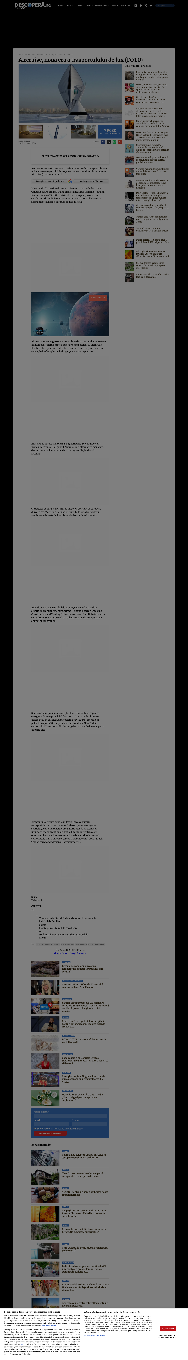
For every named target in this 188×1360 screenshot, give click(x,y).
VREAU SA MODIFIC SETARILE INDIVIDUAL (167, 1336)
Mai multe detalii (49, 1325)
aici (22, 1344)
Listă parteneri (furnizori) (94, 1335)
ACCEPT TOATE (168, 1329)
